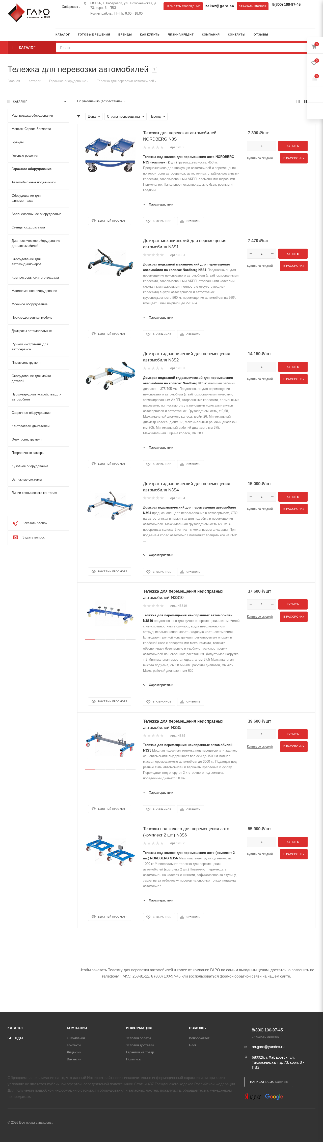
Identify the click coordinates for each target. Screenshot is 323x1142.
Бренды (15, 1038)
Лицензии (74, 1052)
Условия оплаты (138, 1038)
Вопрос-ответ (199, 1038)
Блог (192, 1045)
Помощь (197, 1028)
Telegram (59, 23)
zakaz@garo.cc (219, 6)
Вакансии (74, 1059)
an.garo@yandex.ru (268, 1047)
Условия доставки (140, 1045)
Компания (77, 1028)
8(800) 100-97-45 (286, 4)
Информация (139, 1028)
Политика (133, 1059)
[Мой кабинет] (313, 35)
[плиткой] (298, 101)
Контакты (74, 1045)
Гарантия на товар (140, 1052)
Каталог (16, 1028)
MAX (69, 23)
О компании (76, 1038)
